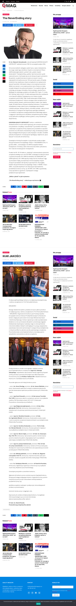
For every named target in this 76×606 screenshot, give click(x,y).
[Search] (73, 1)
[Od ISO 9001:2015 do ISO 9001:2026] (26, 219)
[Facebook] (4, 66)
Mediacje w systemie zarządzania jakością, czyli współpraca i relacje (25, 207)
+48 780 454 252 (31, 588)
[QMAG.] (9, 5)
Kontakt (17, 1)
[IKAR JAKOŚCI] (26, 281)
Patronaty (13, 1)
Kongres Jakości (66, 5)
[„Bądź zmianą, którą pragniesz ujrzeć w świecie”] (42, 199)
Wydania (8, 1)
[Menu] (3, 1)
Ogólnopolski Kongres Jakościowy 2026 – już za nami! (9, 206)
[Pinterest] (4, 78)
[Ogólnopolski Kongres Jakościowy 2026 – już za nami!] (10, 199)
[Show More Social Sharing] (36, 25)
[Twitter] (4, 69)
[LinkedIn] (4, 72)
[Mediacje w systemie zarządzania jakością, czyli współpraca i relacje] (26, 199)
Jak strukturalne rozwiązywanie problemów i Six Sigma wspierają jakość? (9, 227)
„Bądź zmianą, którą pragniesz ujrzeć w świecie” (41, 206)
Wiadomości (34, 5)
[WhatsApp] (4, 75)
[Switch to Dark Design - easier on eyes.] (73, 5)
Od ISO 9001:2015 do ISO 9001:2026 (25, 225)
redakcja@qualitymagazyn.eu (34, 586)
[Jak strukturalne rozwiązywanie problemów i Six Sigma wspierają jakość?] (10, 219)
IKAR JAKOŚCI (6, 509)
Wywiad (41, 5)
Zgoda (38, 603)
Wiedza (51, 5)
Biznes (46, 5)
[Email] (4, 81)
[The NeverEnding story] (26, 43)
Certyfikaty (57, 5)
